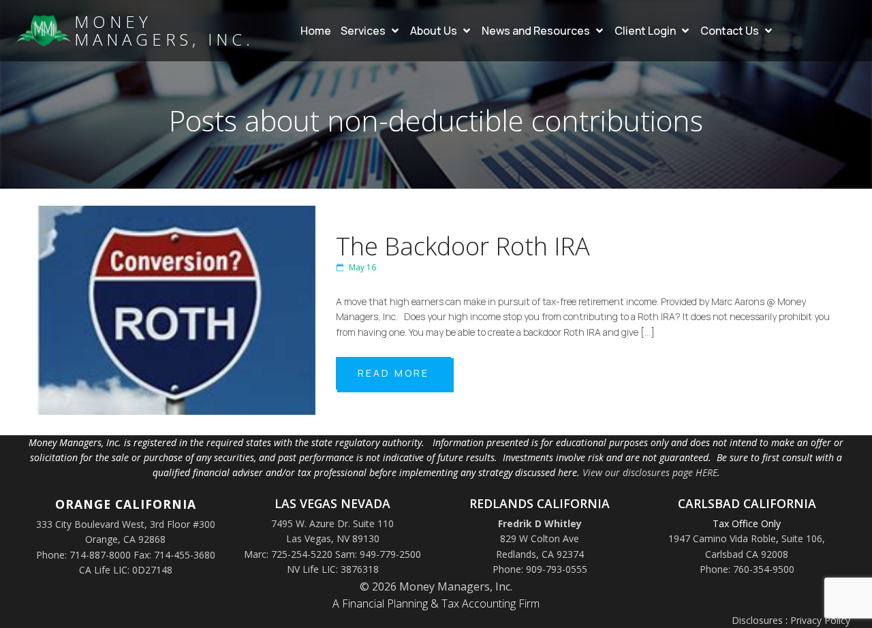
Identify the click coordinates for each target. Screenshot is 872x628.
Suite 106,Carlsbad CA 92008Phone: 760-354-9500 (763, 554)
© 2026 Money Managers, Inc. (436, 586)
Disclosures (757, 620)
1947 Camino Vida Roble (722, 538)
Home (315, 30)
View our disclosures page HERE (649, 472)
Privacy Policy (820, 620)
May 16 (362, 267)
